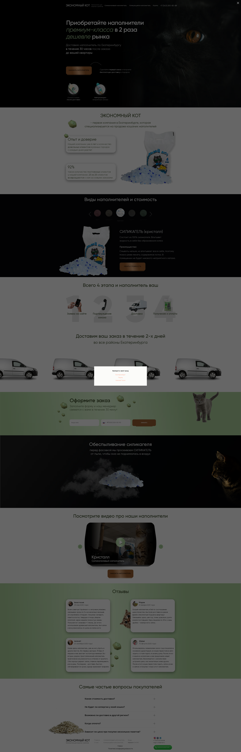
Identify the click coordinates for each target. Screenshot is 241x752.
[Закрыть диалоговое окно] (238, 3)
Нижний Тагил (120, 380)
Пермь (120, 377)
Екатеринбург (120, 375)
